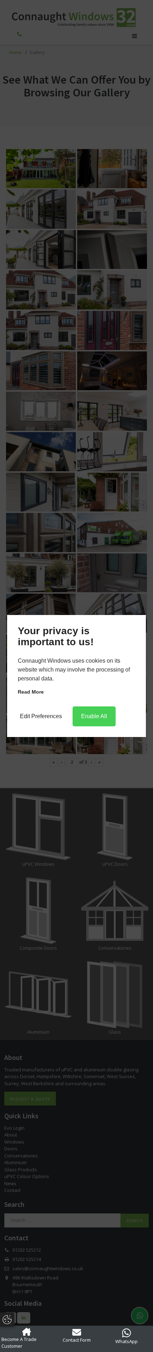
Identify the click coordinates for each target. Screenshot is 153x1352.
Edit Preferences (41, 716)
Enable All (94, 716)
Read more (31, 692)
